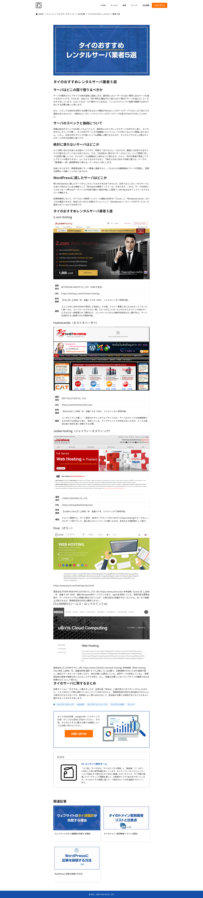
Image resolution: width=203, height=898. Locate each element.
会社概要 (145, 5)
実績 (124, 5)
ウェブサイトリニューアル (97, 704)
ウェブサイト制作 (117, 704)
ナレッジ (134, 5)
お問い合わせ (159, 5)
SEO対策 (80, 704)
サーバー (131, 704)
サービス (114, 5)
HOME (103, 5)
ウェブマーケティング (65, 704)
